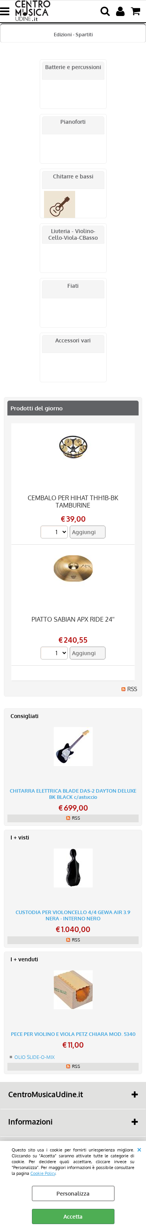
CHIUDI (139, 1149)
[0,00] (136, 11)
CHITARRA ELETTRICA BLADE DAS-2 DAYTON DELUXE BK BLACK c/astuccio (73, 794)
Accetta (73, 1216)
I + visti (20, 837)
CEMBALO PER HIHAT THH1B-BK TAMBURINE (73, 501)
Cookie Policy (42, 1173)
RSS (132, 689)
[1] (55, 533)
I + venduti (24, 959)
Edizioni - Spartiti (73, 34)
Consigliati (25, 716)
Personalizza (73, 1193)
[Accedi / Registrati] (121, 11)
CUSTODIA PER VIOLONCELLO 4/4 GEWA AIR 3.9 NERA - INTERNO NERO (73, 915)
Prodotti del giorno (37, 408)
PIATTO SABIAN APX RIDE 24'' (73, 619)
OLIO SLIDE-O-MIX (34, 1057)
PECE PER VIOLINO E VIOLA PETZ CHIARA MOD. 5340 (73, 1034)
